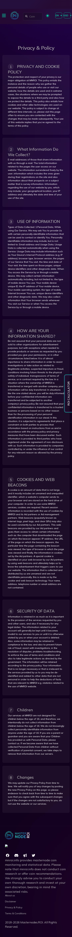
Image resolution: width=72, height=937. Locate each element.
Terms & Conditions (15, 913)
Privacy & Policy (13, 907)
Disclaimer (10, 901)
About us (10, 895)
